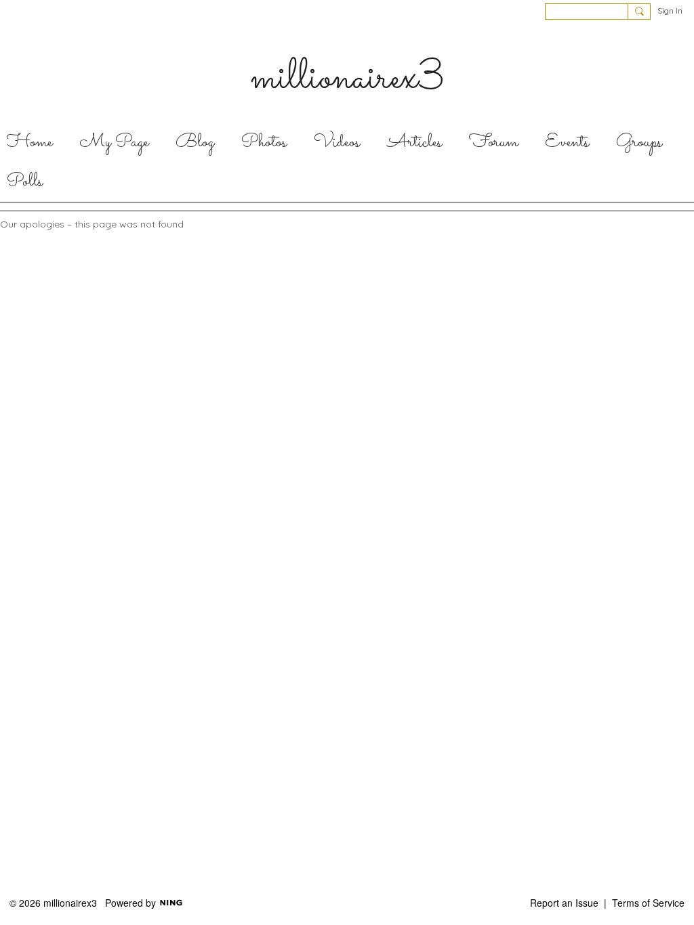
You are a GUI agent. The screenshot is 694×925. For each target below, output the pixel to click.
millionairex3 (347, 78)
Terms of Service (648, 902)
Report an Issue (564, 902)
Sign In (669, 10)
